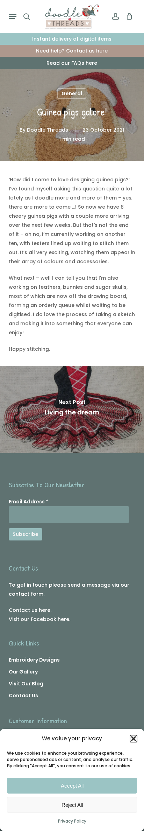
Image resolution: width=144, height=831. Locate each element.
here (44, 610)
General (72, 93)
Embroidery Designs (34, 659)
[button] (133, 738)
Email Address (28, 501)
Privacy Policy (72, 821)
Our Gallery (23, 671)
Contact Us (23, 695)
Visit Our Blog (26, 683)
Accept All (72, 786)
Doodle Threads (47, 129)
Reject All (72, 805)
